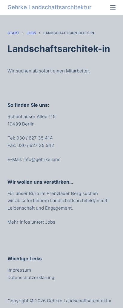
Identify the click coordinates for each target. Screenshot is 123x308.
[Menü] (113, 7)
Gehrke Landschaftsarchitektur (49, 7)
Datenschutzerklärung (30, 277)
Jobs (50, 222)
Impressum (19, 270)
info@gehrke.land (42, 159)
